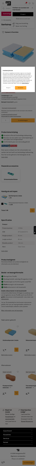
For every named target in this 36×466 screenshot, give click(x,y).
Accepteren (20, 87)
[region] (18, 79)
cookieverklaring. (25, 83)
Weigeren (8, 87)
